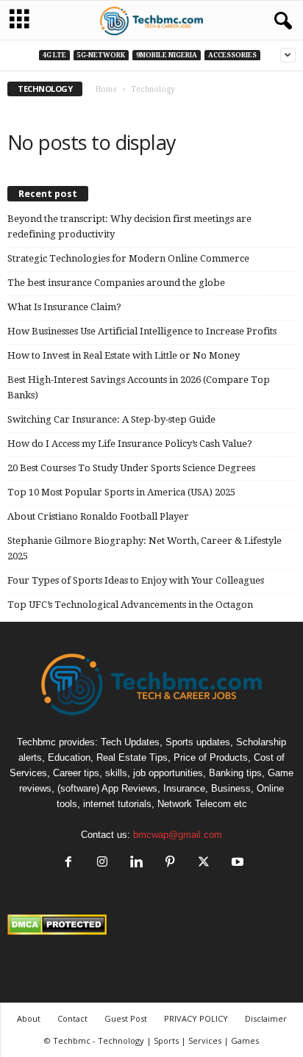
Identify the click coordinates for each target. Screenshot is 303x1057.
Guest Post (125, 1018)
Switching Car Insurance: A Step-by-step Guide (111, 419)
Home (106, 89)
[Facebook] (68, 863)
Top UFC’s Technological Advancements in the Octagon (130, 604)
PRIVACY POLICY (196, 1018)
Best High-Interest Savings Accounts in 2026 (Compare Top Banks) (138, 387)
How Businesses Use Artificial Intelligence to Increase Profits (142, 331)
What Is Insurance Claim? (64, 306)
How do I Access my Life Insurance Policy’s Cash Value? (129, 443)
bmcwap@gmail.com (177, 834)
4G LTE (54, 55)
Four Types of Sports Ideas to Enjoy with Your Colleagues (135, 580)
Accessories (232, 55)
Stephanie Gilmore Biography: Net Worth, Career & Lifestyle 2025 (144, 548)
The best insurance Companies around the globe (116, 282)
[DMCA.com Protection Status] (151, 924)
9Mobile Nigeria (166, 55)
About (28, 1018)
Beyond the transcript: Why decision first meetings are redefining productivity (129, 226)
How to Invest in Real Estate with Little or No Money (123, 355)
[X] (204, 863)
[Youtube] (236, 863)
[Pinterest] (170, 863)
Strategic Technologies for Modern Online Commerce (128, 258)
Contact (72, 1018)
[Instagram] (102, 863)
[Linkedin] (136, 863)
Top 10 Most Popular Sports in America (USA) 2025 (121, 492)
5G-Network (101, 55)
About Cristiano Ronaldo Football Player (98, 516)
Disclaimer (266, 1018)
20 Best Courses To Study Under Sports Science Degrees (131, 467)
